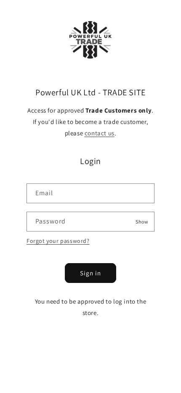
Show (142, 221)
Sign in (90, 273)
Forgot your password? (58, 241)
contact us (99, 133)
